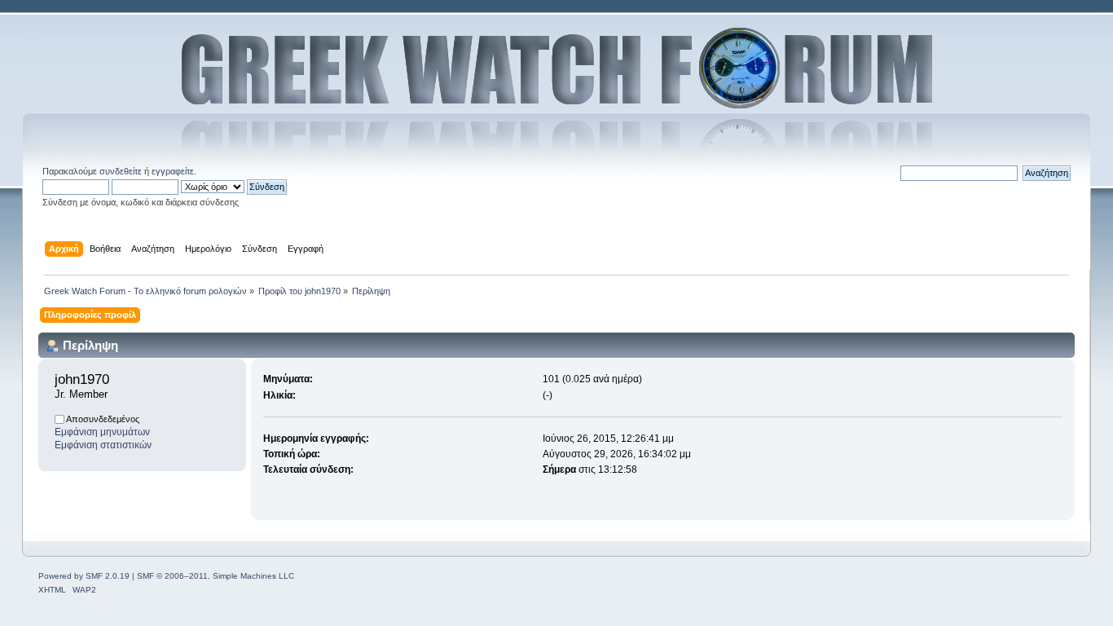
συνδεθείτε (120, 171)
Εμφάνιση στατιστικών (103, 445)
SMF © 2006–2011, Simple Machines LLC (215, 575)
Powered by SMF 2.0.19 (84, 575)
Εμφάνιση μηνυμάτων (102, 432)
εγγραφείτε (173, 171)
